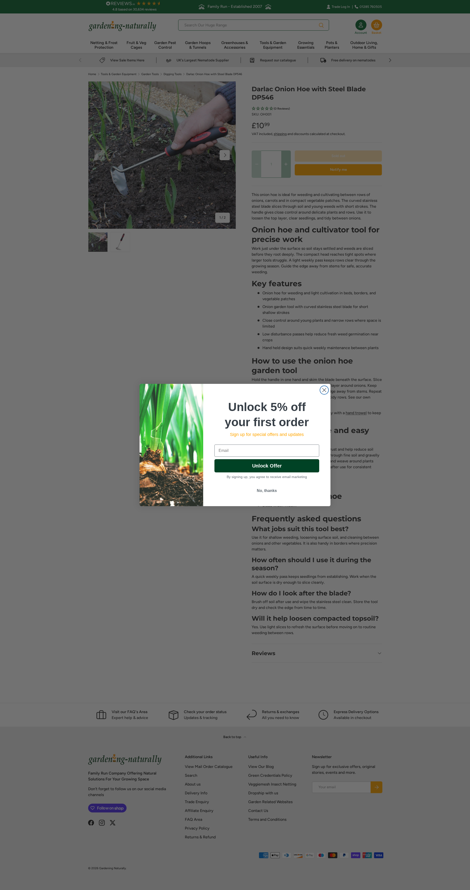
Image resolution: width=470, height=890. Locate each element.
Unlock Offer (267, 465)
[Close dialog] (324, 390)
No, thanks (267, 491)
